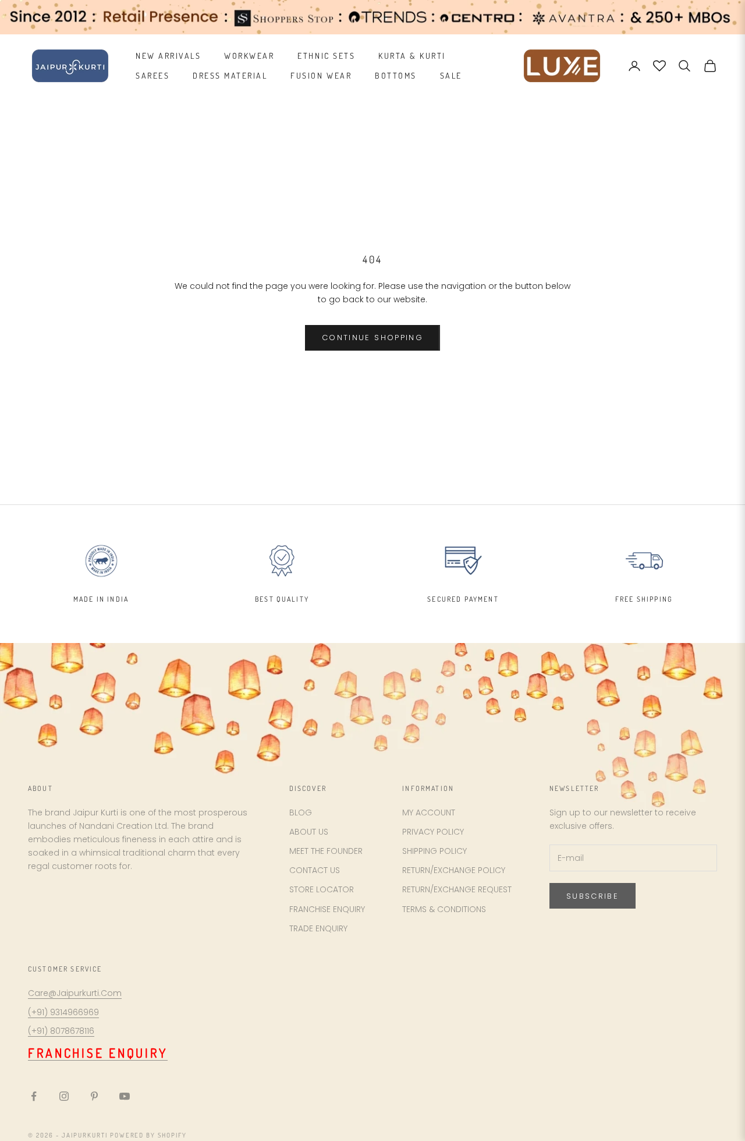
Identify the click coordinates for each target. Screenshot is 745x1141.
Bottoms (396, 75)
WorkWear (249, 56)
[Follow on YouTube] (124, 1096)
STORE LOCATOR (321, 889)
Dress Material (230, 75)
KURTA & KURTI (412, 56)
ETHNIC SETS (326, 56)
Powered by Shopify (148, 1135)
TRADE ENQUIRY (318, 928)
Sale (451, 75)
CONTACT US (314, 870)
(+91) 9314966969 (63, 1012)
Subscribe (592, 896)
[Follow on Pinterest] (94, 1096)
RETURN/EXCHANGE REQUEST (457, 889)
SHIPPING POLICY (434, 851)
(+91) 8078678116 (61, 1031)
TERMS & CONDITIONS (444, 909)
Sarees (152, 75)
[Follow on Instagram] (64, 1096)
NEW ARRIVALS (168, 56)
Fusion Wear (321, 75)
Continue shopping (372, 337)
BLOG (300, 812)
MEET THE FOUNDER (326, 851)
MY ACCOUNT (428, 812)
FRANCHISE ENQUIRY (327, 909)
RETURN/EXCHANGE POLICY (453, 870)
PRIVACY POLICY (433, 832)
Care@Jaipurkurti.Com (75, 993)
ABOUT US (308, 832)
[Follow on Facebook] (34, 1096)
